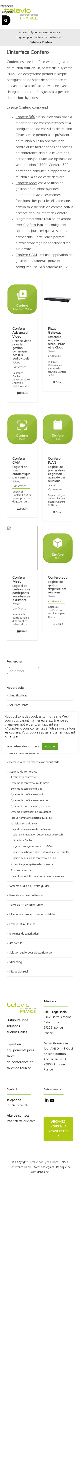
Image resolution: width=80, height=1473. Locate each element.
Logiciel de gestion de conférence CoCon (34, 858)
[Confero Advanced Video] (22, 299)
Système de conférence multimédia (30, 783)
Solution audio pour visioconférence (30, 952)
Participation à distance (24, 823)
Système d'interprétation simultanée (31, 812)
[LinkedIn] (46, 1101)
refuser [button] (13, 736)
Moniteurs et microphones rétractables (32, 914)
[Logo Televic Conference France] (21, 9)
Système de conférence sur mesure (29, 800)
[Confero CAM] (22, 429)
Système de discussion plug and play (31, 806)
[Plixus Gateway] (57, 299)
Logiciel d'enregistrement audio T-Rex (32, 846)
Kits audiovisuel (18, 971)
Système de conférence (23, 771)
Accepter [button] (50, 746)
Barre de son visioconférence (25, 895)
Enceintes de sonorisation (24, 933)
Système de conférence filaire (26, 789)
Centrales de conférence (24, 777)
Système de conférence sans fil (27, 794)
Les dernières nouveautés (24, 752)
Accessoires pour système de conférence (32, 864)
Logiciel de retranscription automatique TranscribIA (40, 852)
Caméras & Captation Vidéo (26, 905)
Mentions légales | (44, 1167)
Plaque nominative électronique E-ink (31, 818)
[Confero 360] (57, 548)
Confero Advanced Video (20, 333)
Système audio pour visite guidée (29, 886)
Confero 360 (58, 577)
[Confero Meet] (22, 548)
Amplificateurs (18, 695)
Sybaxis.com (51, 1162)
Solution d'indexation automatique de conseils (37, 834)
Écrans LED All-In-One (22, 924)
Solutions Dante (18, 705)
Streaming (15, 962)
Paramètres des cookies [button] (22, 746)
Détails (24, 393)
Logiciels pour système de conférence (30, 829)
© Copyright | (28, 1162)
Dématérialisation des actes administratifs (34, 762)
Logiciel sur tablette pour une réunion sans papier (38, 876)
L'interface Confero (22, 840)
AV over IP (15, 943)
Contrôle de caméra (21, 870)
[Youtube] (51, 1101)
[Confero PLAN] (57, 429)
